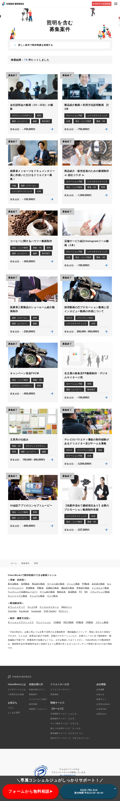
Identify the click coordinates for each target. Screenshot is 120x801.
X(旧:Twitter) (50, 611)
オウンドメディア (16, 607)
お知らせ (100, 694)
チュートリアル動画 (17, 596)
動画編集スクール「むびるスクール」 (67, 733)
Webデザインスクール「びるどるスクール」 (70, 738)
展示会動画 (13, 584)
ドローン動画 (101, 622)
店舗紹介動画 (52, 588)
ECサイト (63, 611)
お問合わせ (101, 714)
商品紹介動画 (38, 584)
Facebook (24, 611)
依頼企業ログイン (37, 689)
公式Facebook (103, 704)
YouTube (12, 611)
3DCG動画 (68, 622)
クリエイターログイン (60, 689)
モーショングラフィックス (21, 622)
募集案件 (33, 694)
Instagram (36, 611)
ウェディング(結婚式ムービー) (22, 592)
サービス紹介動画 (55, 584)
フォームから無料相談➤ (30, 791)
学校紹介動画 (82, 588)
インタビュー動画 (100, 588)
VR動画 (89, 622)
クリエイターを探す (38, 699)
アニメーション (43, 622)
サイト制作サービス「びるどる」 (65, 723)
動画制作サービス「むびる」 (63, 719)
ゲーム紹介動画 (47, 592)
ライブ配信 (52, 596)
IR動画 (40, 588)
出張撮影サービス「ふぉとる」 (64, 714)
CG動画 (57, 622)
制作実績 (33, 704)
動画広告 (61, 592)
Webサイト (66, 607)
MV (86, 592)
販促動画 (72, 592)
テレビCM (32, 607)
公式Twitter (101, 709)
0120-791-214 (88, 791)
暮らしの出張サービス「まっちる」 (66, 728)
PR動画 (85, 584)
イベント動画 (73, 584)
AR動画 (79, 622)
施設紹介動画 (67, 588)
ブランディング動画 (100, 592)
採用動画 (25, 584)
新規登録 (54, 694)
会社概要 (100, 689)
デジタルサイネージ (49, 607)
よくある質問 (14, 713)
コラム (11, 708)
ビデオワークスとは (17, 689)
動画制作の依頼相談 (102, 4)
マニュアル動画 (37, 596)
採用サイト (101, 699)
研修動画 (30, 588)
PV (80, 592)
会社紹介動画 (98, 584)
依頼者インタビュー (38, 709)
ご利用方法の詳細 (16, 694)
